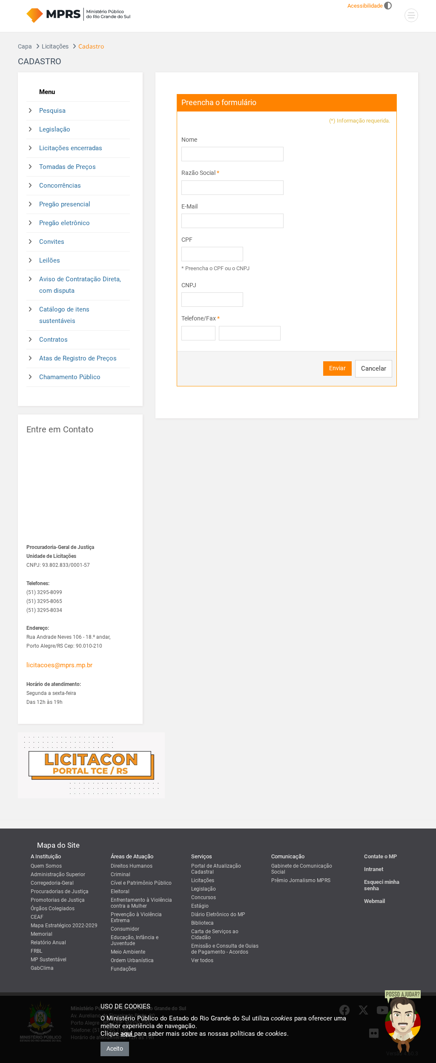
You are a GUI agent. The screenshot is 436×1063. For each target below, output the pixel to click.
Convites (51, 242)
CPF (186, 239)
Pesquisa (52, 110)
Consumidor (125, 929)
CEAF (37, 917)
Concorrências (60, 185)
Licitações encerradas (70, 148)
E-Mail (189, 206)
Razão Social (200, 172)
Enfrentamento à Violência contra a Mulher (141, 903)
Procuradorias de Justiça (60, 891)
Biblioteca (202, 923)
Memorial (41, 934)
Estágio (200, 906)
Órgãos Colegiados (53, 909)
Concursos (203, 897)
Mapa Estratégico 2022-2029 (64, 926)
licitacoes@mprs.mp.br (59, 665)
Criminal (120, 874)
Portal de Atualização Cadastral (216, 869)
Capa (25, 46)
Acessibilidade (365, 6)
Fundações (123, 969)
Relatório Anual (48, 943)
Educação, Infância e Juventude (134, 940)
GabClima (42, 968)
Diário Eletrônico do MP (218, 914)
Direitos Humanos (131, 866)
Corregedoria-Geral (52, 883)
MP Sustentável (48, 960)
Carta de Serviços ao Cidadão (214, 934)
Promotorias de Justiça (58, 900)
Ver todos (202, 960)
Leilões (49, 260)
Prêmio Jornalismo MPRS (300, 880)
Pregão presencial (64, 204)
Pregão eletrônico (64, 223)
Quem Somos (46, 866)
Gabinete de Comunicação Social (301, 869)
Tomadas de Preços (67, 167)
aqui (127, 1033)
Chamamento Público (69, 377)
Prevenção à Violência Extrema (136, 917)
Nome (189, 139)
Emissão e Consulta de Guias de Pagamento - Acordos (224, 949)
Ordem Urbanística (132, 960)
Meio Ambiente (128, 952)
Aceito (114, 1048)
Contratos (53, 339)
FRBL (36, 951)
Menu (47, 92)
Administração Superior (58, 874)
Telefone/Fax (200, 318)
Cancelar (373, 368)
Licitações (55, 46)
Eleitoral (120, 891)
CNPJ (188, 285)
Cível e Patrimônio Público (141, 883)
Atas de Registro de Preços (78, 358)
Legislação (54, 129)
